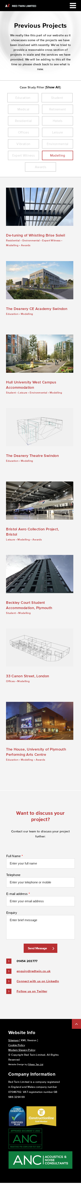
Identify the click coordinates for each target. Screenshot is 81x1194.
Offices (10, 681)
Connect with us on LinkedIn (38, 981)
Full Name (14, 856)
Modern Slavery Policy (21, 1049)
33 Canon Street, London (27, 676)
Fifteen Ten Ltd (35, 1064)
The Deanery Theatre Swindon (32, 456)
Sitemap (13, 1040)
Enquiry (11, 912)
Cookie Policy (16, 1045)
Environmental (31, 240)
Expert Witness (51, 240)
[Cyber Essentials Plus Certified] (17, 1125)
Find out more (36, 206)
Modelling (12, 245)
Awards (26, 245)
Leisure (22, 392)
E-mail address (18, 894)
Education (12, 313)
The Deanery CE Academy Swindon (36, 309)
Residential (13, 240)
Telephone (13, 875)
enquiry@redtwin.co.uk (33, 971)
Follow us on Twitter (32, 991)
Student (11, 392)
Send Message (37, 948)
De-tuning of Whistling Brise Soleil (35, 235)
